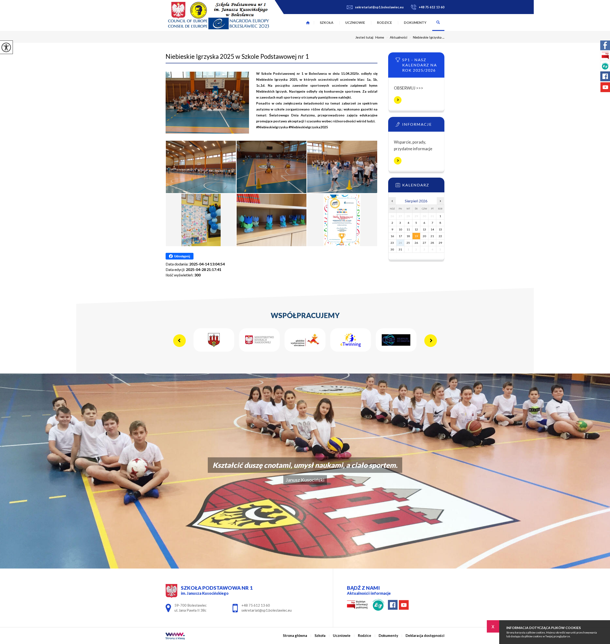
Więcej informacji (398, 100)
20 (424, 236)
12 (416, 229)
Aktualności (396, 37)
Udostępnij (182, 256)
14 (432, 229)
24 (400, 243)
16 (392, 236)
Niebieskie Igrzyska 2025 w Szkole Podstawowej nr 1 (237, 56)
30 (392, 249)
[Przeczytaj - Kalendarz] (423, 186)
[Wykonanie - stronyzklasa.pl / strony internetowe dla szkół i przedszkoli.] (175, 636)
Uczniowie (355, 22)
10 (400, 229)
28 (432, 243)
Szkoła (326, 22)
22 (440, 236)
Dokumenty (415, 22)
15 (440, 229)
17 (400, 236)
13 (424, 229)
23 (392, 243)
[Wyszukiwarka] (438, 22)
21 (432, 236)
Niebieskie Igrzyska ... (426, 37)
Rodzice (384, 22)
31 (400, 249)
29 (440, 243)
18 (408, 236)
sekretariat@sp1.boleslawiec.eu (379, 7)
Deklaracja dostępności (425, 635)
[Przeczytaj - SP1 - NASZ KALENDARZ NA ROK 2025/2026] (423, 61)
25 (408, 243)
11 (408, 229)
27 (424, 243)
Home (379, 37)
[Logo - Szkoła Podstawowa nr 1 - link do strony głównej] (218, 15)
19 (416, 236)
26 (416, 243)
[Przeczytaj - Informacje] (423, 125)
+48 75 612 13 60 (431, 7)
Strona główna (308, 22)
